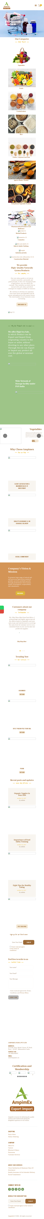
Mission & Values (13, 1150)
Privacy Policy (24, 993)
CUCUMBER (22, 690)
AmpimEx (11, 1216)
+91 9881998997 (13, 1053)
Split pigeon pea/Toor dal (22, 728)
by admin (22, 800)
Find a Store (12, 1134)
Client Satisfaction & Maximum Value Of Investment (22, 486)
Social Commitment (22, 557)
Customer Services (14, 1155)
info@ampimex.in (13, 1058)
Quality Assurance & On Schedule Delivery (22, 522)
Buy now (22, 694)
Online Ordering (13, 1137)
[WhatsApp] (2, 608)
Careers (10, 1148)
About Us (11, 1145)
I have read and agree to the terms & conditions (17, 948)
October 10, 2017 (21, 798)
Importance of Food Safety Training (22, 841)
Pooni (22, 768)
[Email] (2, 611)
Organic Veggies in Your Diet (22, 794)
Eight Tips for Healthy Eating (22, 886)
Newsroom (11, 1152)
